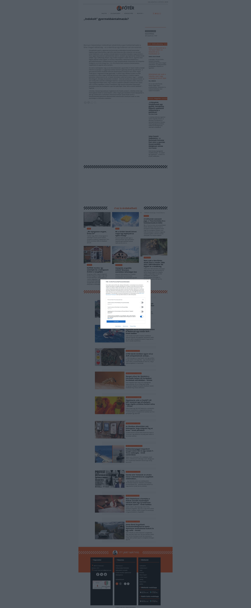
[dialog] (125, 304)
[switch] (141, 302)
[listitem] (125, 299)
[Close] (148, 282)
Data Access (125, 326)
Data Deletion (118, 326)
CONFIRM (116, 321)
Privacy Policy (133, 326)
